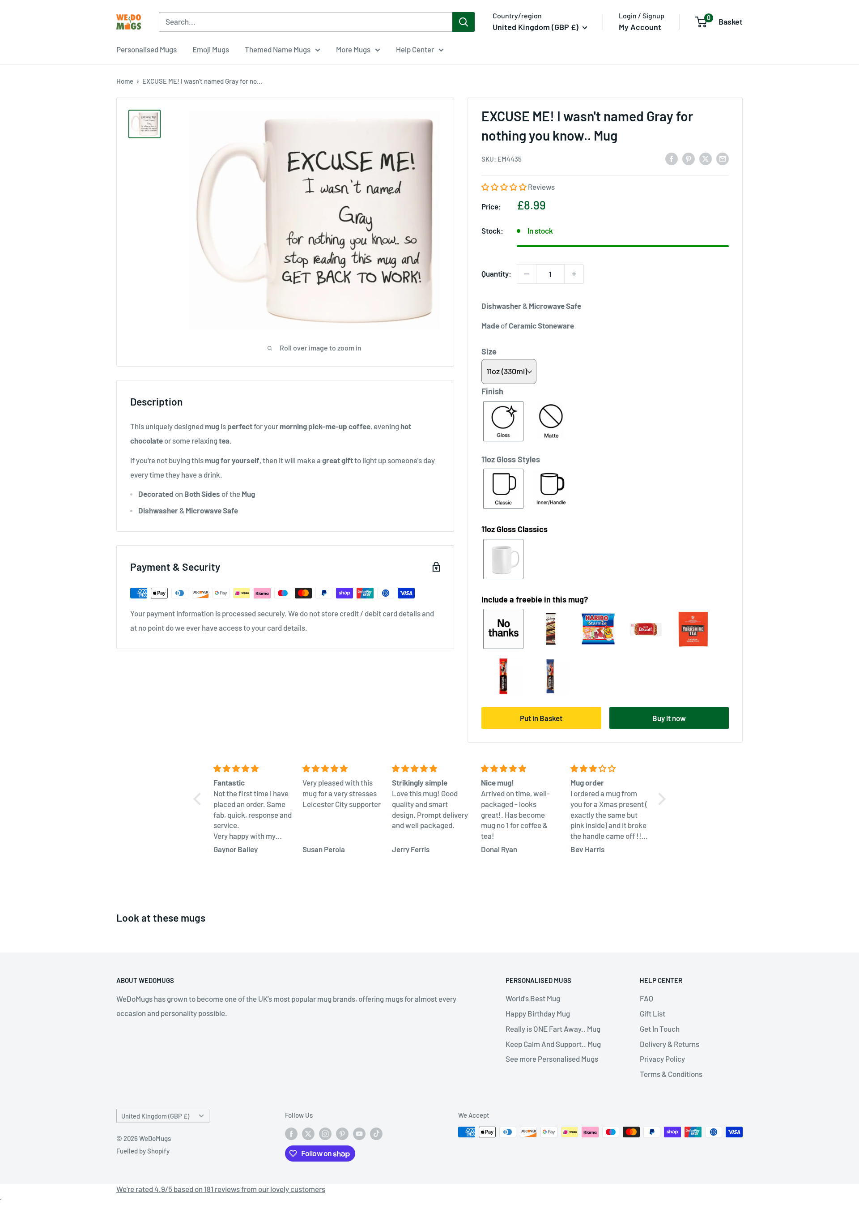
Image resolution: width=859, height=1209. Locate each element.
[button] (504, 186)
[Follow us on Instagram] (325, 1133)
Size (489, 351)
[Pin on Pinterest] (688, 158)
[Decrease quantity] (526, 274)
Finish (492, 391)
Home (124, 81)
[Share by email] (722, 158)
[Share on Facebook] (671, 158)
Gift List (652, 1013)
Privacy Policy (662, 1058)
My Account (640, 27)
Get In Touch (660, 1028)
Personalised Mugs (146, 49)
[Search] (463, 22)
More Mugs (353, 49)
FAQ (646, 998)
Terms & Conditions (671, 1073)
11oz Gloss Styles (510, 459)
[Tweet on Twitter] (705, 158)
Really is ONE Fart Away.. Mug (553, 1028)
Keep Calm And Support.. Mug (553, 1043)
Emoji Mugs (210, 49)
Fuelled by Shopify (143, 1151)
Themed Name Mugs (277, 49)
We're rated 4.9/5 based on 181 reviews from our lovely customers (220, 1188)
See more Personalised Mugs (552, 1058)
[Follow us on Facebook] (291, 1133)
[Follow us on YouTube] (359, 1133)
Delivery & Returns (669, 1043)
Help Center (415, 49)
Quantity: (496, 273)
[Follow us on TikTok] (376, 1133)
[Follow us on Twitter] (308, 1133)
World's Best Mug (533, 998)
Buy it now (669, 717)
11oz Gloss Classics (514, 529)
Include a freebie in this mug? (534, 599)
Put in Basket (541, 717)
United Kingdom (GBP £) (155, 1116)
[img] (252, 768)
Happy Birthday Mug (538, 1013)
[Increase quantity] (574, 274)
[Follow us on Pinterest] (342, 1133)
